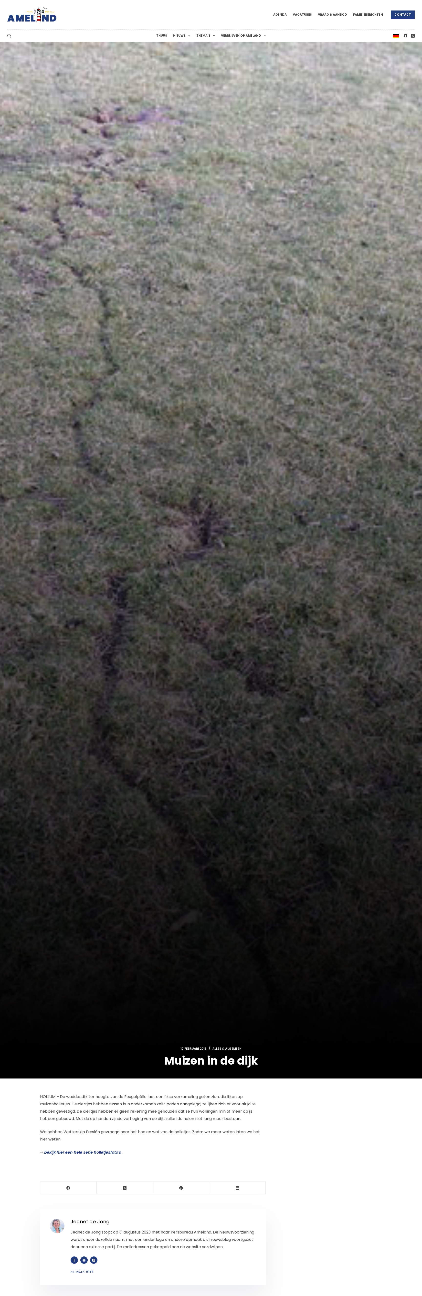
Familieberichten (368, 14)
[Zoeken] (9, 36)
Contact (402, 14)
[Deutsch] (396, 35)
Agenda (280, 14)
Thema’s (203, 35)
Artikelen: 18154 (82, 1272)
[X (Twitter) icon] (93, 1260)
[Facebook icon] (74, 1260)
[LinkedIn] (237, 1188)
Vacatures (302, 14)
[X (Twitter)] (413, 36)
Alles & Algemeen (227, 1049)
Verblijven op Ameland (241, 35)
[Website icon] (84, 1260)
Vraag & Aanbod (332, 14)
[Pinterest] (181, 1188)
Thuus (161, 35)
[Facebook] (405, 36)
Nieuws (179, 35)
